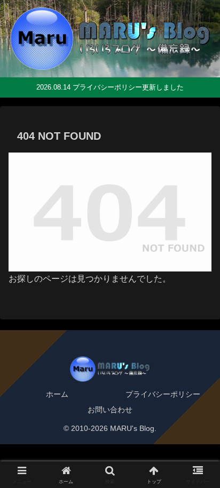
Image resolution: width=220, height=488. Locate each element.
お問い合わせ (110, 409)
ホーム (57, 394)
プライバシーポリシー (162, 394)
